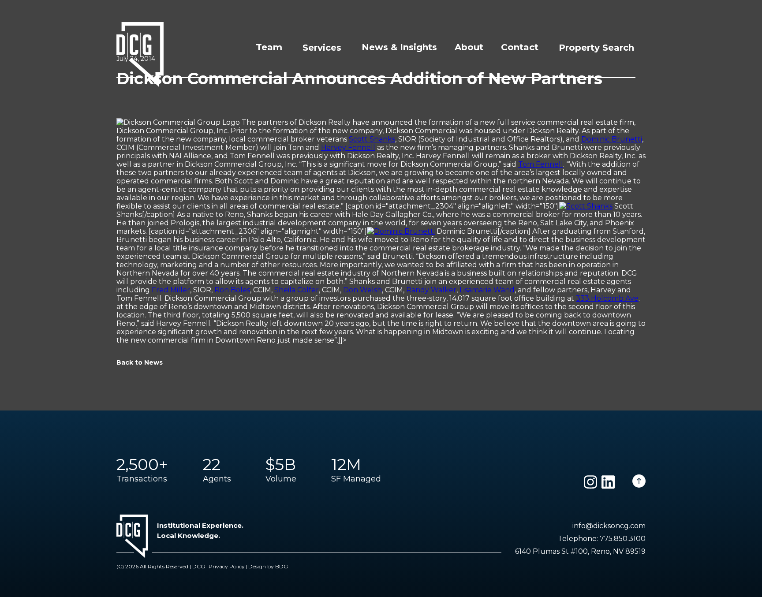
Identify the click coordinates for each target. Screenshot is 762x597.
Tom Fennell (540, 164)
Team (269, 47)
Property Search (596, 47)
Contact (519, 47)
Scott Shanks (372, 139)
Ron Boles (232, 290)
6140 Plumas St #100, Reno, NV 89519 (580, 551)
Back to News (139, 362)
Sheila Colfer (296, 290)
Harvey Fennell (348, 147)
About (469, 47)
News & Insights (399, 47)
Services (322, 47)
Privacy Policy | (228, 566)
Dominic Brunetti (611, 139)
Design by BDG (268, 566)
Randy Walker (431, 290)
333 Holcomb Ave (607, 298)
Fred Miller (171, 290)
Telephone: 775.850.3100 (602, 538)
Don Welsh (362, 290)
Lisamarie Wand (487, 290)
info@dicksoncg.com (609, 526)
